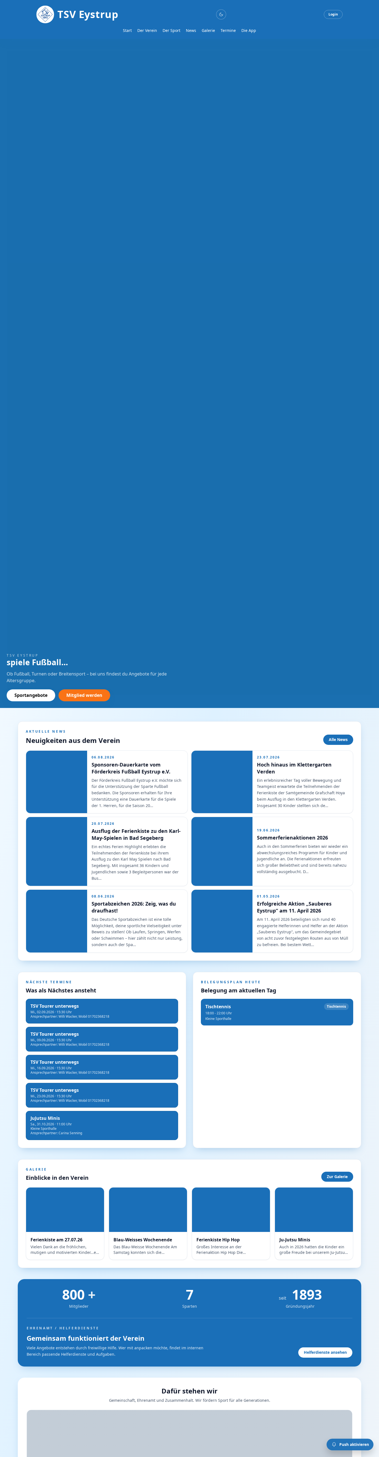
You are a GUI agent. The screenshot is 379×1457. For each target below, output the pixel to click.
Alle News (338, 739)
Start (127, 30)
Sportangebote (30, 695)
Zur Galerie (337, 1176)
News (191, 30)
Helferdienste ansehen (325, 1352)
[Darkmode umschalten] (221, 14)
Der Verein (147, 30)
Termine (228, 30)
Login (333, 14)
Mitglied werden (84, 695)
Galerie (208, 30)
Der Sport (171, 30)
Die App (248, 30)
